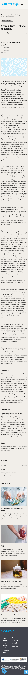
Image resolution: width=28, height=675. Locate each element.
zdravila (16, 476)
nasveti (14, 473)
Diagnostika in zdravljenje (13, 15)
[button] (26, 672)
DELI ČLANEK (3, 33)
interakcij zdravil (5, 473)
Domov (3, 15)
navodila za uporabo (6, 476)
